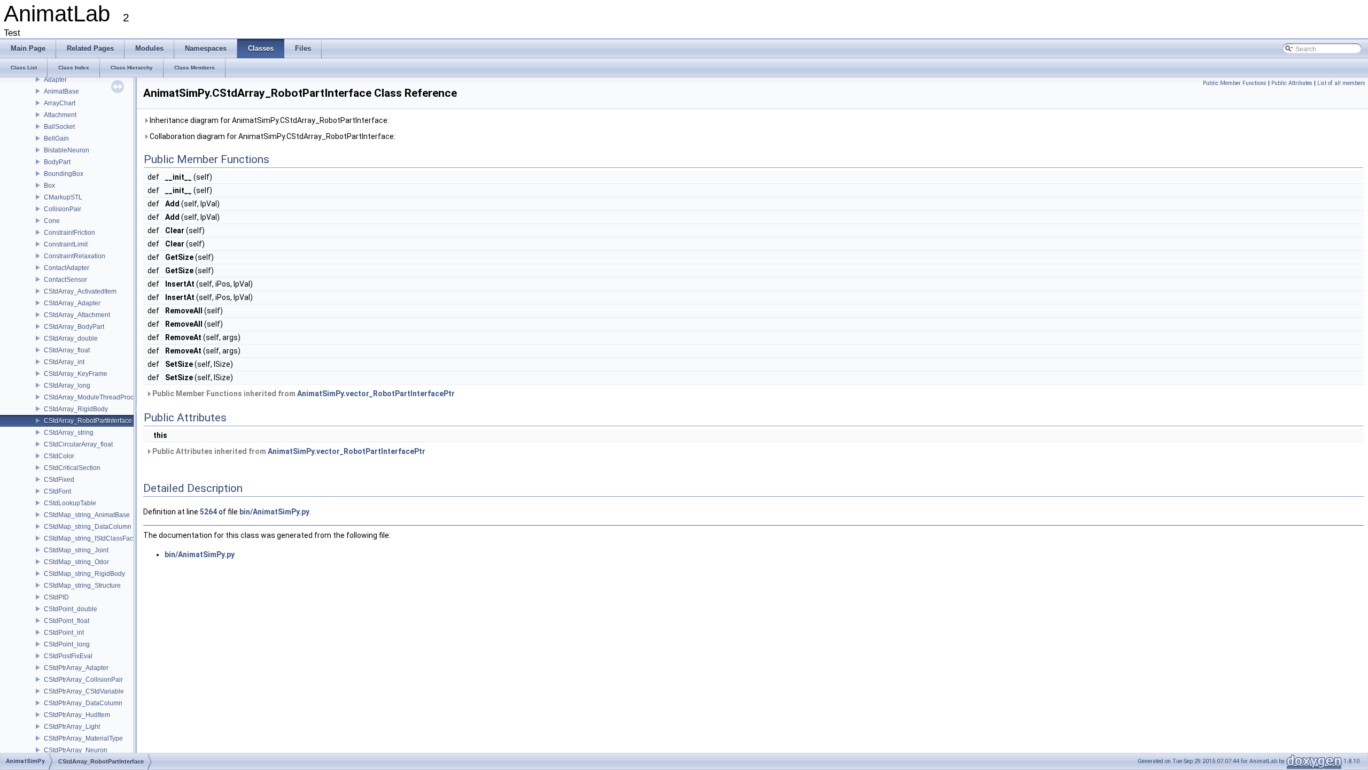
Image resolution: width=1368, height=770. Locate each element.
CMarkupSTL (63, 197)
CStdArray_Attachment (77, 315)
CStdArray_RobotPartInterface (88, 421)
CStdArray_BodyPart (74, 326)
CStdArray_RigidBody (76, 409)
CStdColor (59, 456)
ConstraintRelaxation (74, 256)
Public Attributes (1291, 83)
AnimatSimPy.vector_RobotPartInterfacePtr (376, 393)
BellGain (56, 138)
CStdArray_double (71, 338)
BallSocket (59, 126)
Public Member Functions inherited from (303, 393)
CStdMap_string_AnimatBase (87, 515)
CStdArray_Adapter (72, 303)
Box (49, 185)
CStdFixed (59, 479)
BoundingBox (63, 174)
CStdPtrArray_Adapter (76, 668)
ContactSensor (65, 279)
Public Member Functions (1234, 83)
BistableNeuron (66, 150)
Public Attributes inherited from (288, 451)
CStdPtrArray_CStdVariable (84, 691)
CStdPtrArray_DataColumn (83, 703)
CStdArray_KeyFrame (75, 374)
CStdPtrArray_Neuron (75, 750)
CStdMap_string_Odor (76, 562)
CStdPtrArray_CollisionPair (83, 679)
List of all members (1341, 83)
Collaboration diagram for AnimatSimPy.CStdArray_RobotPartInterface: (271, 136)
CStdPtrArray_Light (72, 726)
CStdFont (57, 491)
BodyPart (57, 162)
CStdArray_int (64, 362)
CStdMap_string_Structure (82, 585)
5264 (208, 511)
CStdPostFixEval (68, 656)
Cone (52, 221)
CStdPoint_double (70, 609)
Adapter (55, 79)
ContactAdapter (66, 268)
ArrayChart (59, 103)
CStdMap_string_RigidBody (84, 574)
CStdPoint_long (67, 644)
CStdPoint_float (66, 621)
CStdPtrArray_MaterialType (83, 738)
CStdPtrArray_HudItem (77, 715)
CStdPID (56, 597)
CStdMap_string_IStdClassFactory (94, 538)
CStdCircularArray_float (78, 444)
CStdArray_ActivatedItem (80, 291)
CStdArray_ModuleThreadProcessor (97, 397)
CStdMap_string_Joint (76, 550)
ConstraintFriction (69, 232)
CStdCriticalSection (72, 468)
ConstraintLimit (66, 244)
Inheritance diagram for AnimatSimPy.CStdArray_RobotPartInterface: (268, 120)
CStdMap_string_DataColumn (87, 526)
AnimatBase (61, 91)
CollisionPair (62, 209)
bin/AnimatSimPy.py (274, 511)
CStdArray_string (69, 432)
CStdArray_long (67, 385)
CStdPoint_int (64, 632)
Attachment (60, 115)
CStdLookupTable (70, 503)
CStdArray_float (67, 350)
